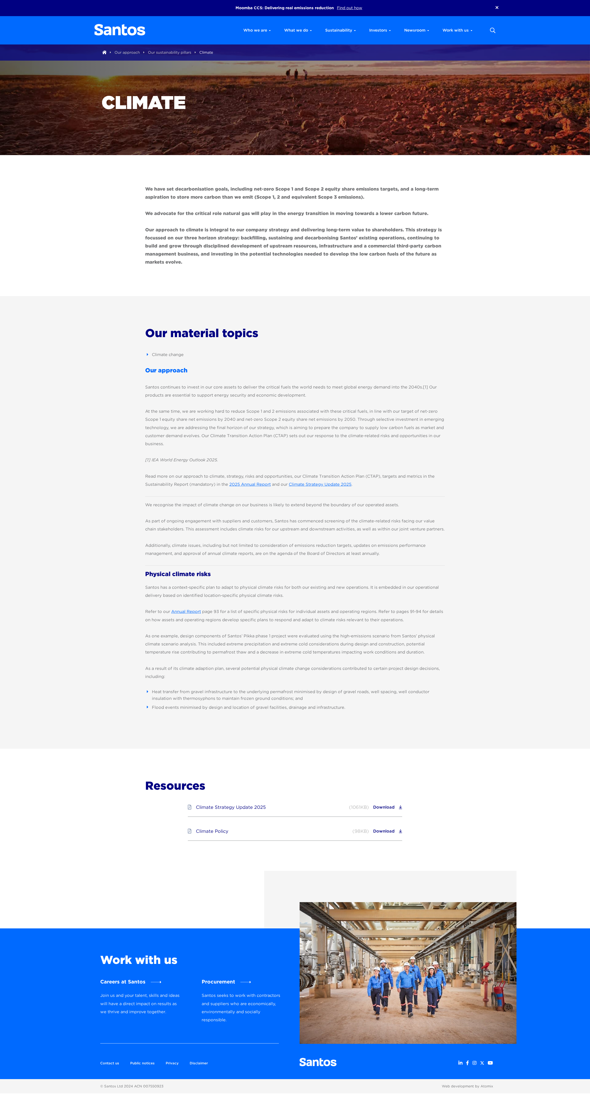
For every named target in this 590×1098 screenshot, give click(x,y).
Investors (378, 30)
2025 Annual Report (250, 484)
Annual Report (186, 611)
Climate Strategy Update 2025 (320, 484)
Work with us (455, 30)
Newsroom (414, 30)
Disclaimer (199, 1063)
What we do (296, 30)
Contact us (109, 1063)
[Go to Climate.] (104, 52)
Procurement (218, 982)
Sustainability (338, 30)
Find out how (349, 8)
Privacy (172, 1063)
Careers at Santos (122, 982)
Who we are (255, 30)
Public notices (142, 1063)
